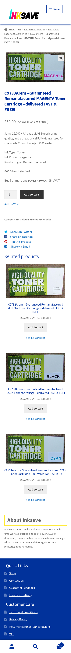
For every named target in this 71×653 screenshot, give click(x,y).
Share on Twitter (21, 232)
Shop (12, 573)
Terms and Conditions (23, 612)
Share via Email (20, 246)
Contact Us (16, 580)
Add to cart (31, 194)
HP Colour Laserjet (34, 29)
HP (19, 29)
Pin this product (20, 241)
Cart (54, 643)
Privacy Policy (18, 619)
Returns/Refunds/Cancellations (30, 626)
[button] (61, 58)
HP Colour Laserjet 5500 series (33, 219)
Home (12, 29)
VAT (11, 634)
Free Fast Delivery (20, 595)
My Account (12, 646)
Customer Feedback (22, 588)
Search (35, 646)
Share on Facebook (22, 237)
